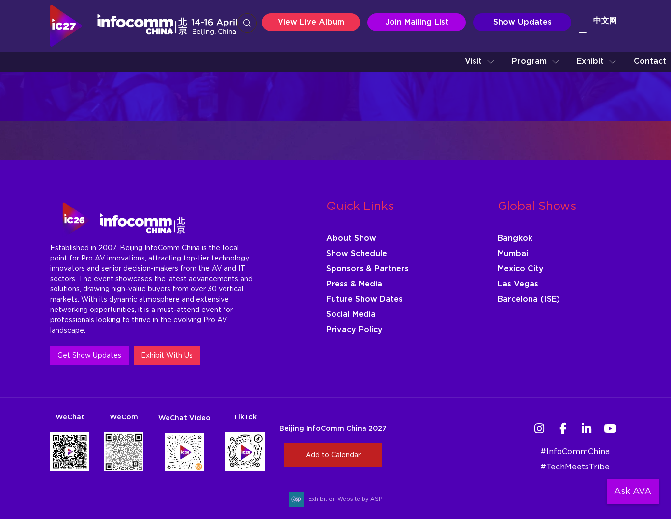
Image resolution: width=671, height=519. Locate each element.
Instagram (539, 428)
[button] (480, 62)
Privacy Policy (354, 330)
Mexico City (521, 269)
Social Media (351, 314)
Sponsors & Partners (367, 269)
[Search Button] (247, 23)
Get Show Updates (89, 355)
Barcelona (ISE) (529, 299)
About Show (351, 238)
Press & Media (354, 284)
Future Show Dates (364, 299)
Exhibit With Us (167, 355)
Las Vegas (518, 284)
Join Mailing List (416, 22)
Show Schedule (356, 254)
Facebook (563, 428)
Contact (650, 61)
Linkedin (586, 428)
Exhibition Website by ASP (345, 499)
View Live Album (311, 22)
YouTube (610, 428)
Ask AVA (632, 491)
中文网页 (598, 28)
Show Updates (522, 22)
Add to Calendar (333, 455)
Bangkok (515, 238)
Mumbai (513, 254)
